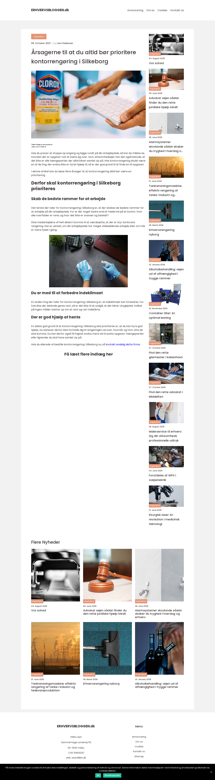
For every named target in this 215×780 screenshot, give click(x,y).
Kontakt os (177, 10)
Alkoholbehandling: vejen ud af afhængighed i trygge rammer (166, 273)
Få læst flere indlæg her (88, 354)
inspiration (39, 36)
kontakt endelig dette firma (123, 344)
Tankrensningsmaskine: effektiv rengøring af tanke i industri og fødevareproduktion (165, 190)
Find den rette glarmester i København (166, 355)
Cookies (162, 10)
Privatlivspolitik (112, 775)
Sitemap (139, 756)
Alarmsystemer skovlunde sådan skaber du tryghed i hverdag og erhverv (166, 146)
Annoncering (135, 10)
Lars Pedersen (65, 43)
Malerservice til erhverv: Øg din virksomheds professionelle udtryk (165, 436)
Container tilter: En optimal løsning (162, 315)
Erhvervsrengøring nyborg (161, 232)
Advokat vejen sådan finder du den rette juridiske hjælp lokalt (164, 102)
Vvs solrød (156, 63)
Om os (150, 10)
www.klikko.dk (79, 757)
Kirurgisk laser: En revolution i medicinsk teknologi (164, 519)
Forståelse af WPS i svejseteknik (162, 477)
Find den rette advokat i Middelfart (166, 394)
